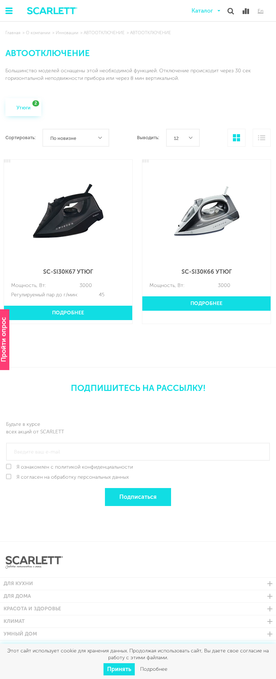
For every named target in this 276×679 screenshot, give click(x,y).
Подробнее (68, 313)
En (260, 11)
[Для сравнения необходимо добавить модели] (246, 11)
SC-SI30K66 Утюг (206, 271)
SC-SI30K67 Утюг (68, 271)
